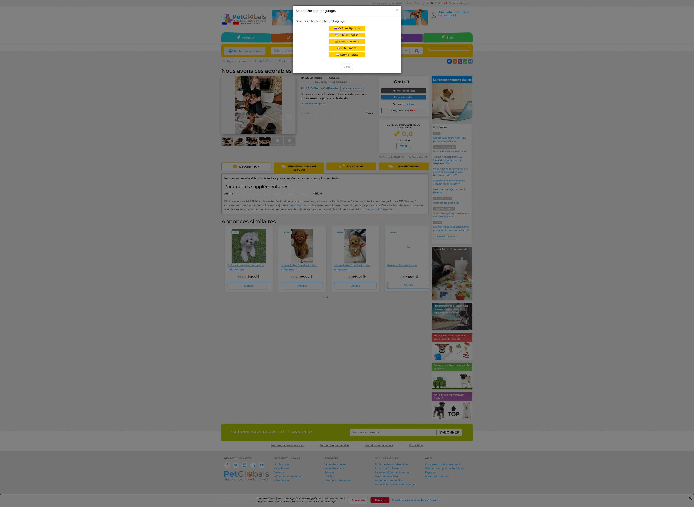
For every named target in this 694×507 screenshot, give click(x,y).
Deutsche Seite (348, 41)
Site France (348, 48)
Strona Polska (348, 54)
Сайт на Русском (348, 28)
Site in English (348, 35)
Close (347, 66)
